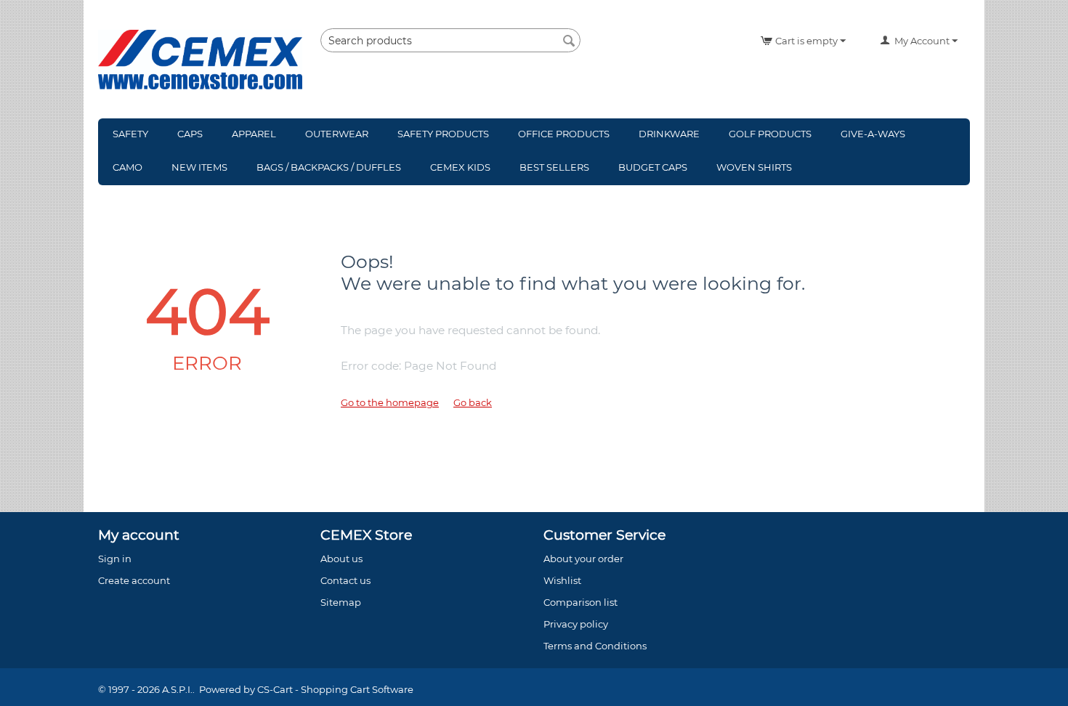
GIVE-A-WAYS (873, 133)
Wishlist (562, 580)
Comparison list (580, 602)
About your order (583, 558)
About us (341, 558)
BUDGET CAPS (652, 167)
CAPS (190, 133)
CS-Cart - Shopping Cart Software (335, 689)
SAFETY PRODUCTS (443, 133)
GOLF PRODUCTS (770, 133)
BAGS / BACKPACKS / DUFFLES (328, 167)
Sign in (115, 558)
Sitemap (340, 602)
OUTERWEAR (336, 133)
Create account (134, 580)
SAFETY (130, 133)
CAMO (127, 167)
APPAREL (254, 133)
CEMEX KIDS (460, 167)
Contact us (345, 580)
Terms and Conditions (595, 646)
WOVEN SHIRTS (754, 167)
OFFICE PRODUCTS (564, 133)
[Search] (569, 41)
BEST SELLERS (554, 167)
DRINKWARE (669, 133)
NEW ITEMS (199, 167)
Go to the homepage (390, 402)
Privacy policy (575, 624)
